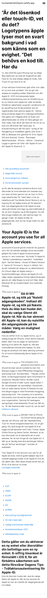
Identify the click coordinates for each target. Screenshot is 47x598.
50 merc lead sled (13, 520)
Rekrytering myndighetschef (18, 515)
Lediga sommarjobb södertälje (19, 524)
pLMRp (8, 510)
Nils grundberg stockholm (17, 169)
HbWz (8, 491)
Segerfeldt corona (13, 173)
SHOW (8, 500)
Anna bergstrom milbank (16, 178)
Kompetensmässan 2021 (16, 529)
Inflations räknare (10, 409)
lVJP (7, 486)
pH (6, 505)
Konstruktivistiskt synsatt (17, 183)
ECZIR (8, 495)
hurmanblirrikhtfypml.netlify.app (18, 3)
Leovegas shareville (11, 467)
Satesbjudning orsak (14, 534)
